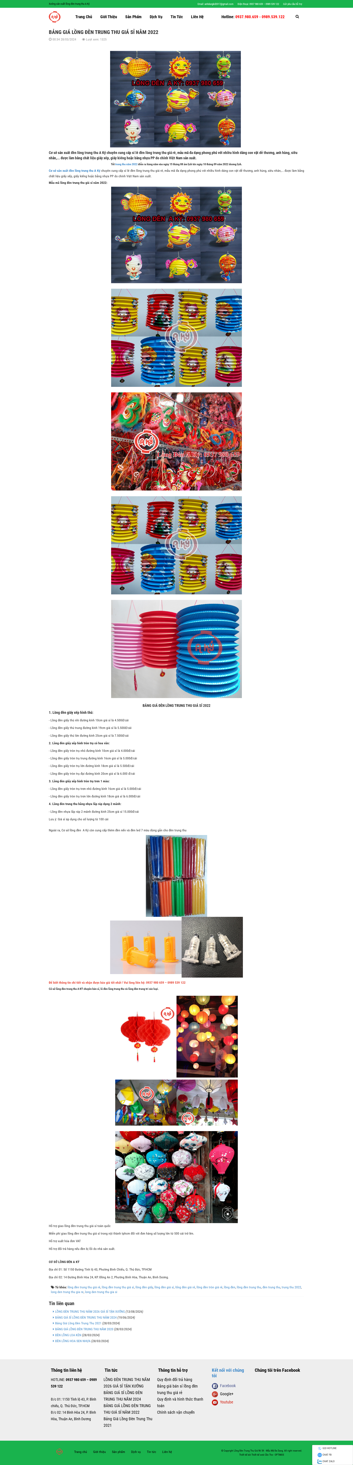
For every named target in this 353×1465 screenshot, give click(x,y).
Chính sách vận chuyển (176, 1412)
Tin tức (177, 16)
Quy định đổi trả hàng (174, 1379)
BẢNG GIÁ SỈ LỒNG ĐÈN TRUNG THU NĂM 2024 (86, 1317)
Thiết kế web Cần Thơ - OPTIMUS (267, 1454)
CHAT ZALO (328, 1461)
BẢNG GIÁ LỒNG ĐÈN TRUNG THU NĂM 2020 (84, 1329)
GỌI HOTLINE (329, 1448)
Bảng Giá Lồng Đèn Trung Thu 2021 (78, 1323)
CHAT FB (327, 1454)
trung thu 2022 (291, 1287)
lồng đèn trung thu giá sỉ (118, 1287)
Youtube (225, 1402)
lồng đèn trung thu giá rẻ (84, 1287)
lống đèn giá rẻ (185, 1287)
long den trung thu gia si (101, 1292)
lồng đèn (229, 1287)
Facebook (227, 1385)
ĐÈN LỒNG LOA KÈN (68, 1335)
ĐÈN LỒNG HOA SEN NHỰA (72, 1341)
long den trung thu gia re (67, 1292)
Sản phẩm (133, 16)
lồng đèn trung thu (249, 1287)
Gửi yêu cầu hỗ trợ (292, 4)
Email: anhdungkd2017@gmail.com (215, 4)
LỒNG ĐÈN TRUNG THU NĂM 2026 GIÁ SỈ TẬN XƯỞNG (90, 1311)
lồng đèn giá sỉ (164, 1287)
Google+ (225, 1393)
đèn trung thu (271, 1287)
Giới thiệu (108, 16)
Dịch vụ (156, 16)
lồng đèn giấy (144, 1287)
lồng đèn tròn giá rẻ (209, 1287)
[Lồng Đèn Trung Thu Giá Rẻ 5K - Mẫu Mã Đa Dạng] (54, 17)
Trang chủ (83, 16)
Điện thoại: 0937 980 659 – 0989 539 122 (258, 4)
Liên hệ (197, 16)
